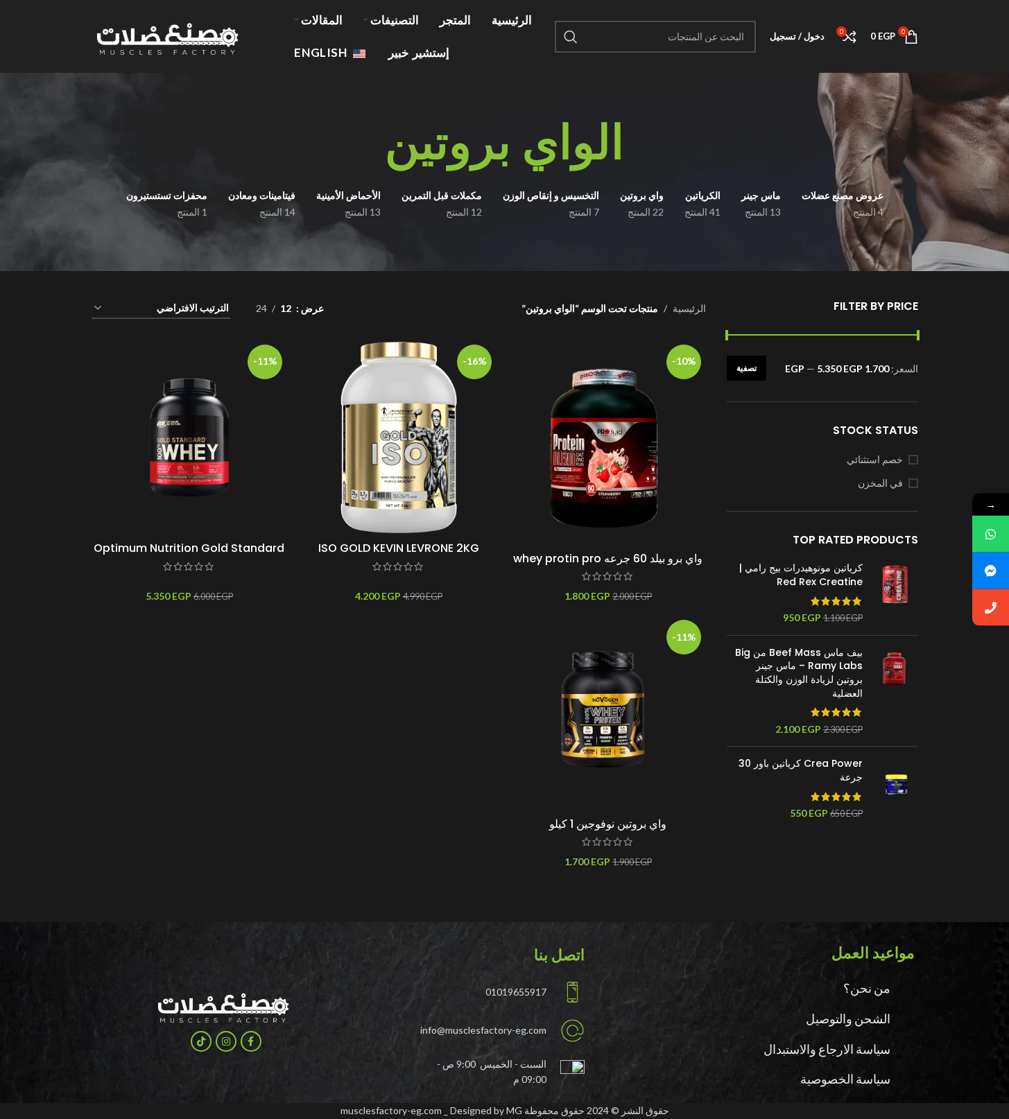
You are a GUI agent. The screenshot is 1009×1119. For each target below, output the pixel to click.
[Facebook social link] (251, 1041)
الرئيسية (689, 308)
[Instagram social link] (226, 1041)
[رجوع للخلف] (641, 143)
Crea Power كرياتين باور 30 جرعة (801, 770)
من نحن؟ (866, 988)
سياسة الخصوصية (845, 1078)
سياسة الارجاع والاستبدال (827, 1049)
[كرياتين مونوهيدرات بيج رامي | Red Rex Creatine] (895, 593)
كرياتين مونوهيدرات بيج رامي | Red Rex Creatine (801, 575)
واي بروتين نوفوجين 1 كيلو (607, 824)
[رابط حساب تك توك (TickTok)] (201, 1041)
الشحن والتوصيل (848, 1018)
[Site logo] (163, 35)
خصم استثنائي (875, 459)
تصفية (746, 368)
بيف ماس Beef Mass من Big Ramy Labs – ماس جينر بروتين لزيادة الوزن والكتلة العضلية (799, 673)
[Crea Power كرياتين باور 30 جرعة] (895, 788)
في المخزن (880, 483)
